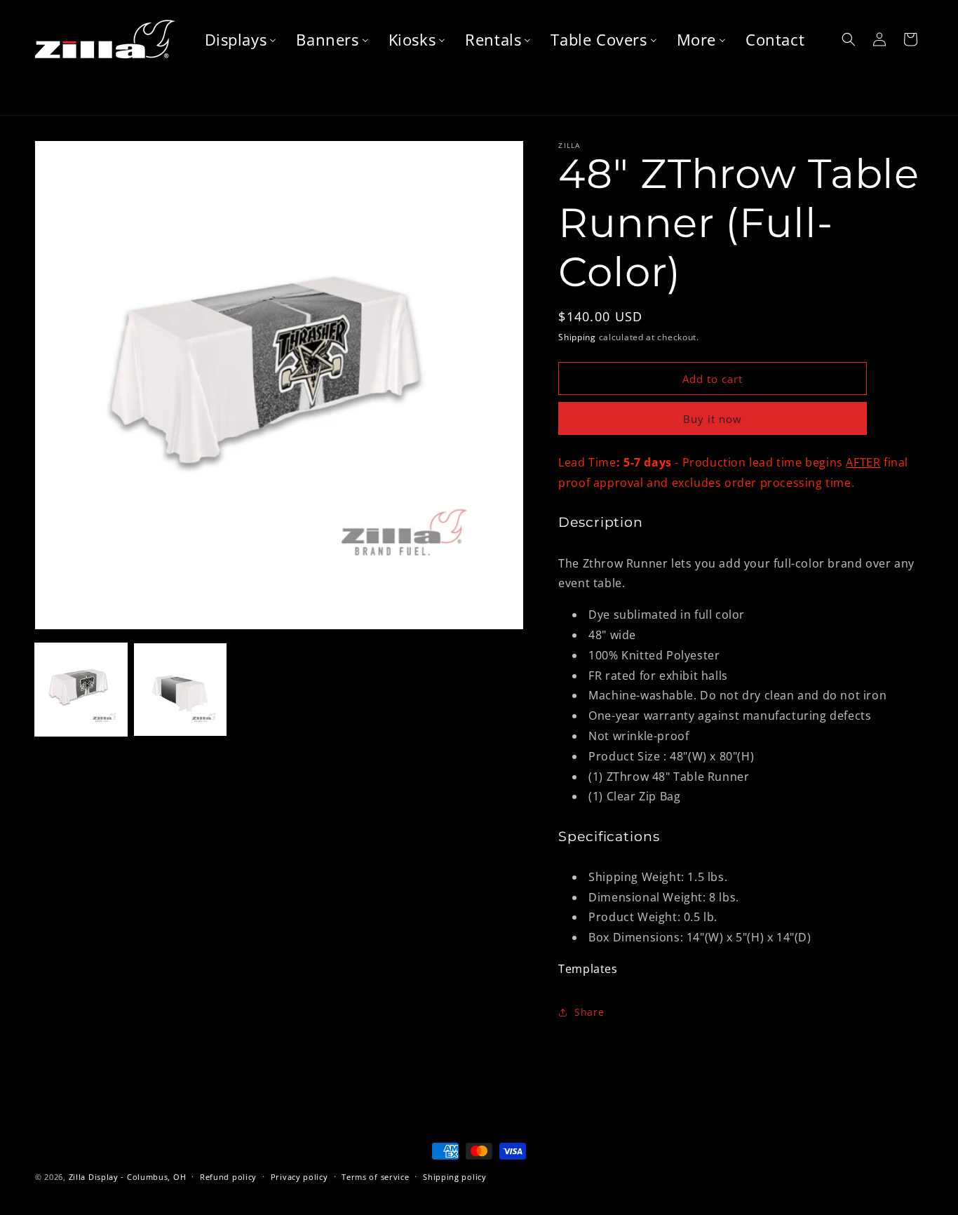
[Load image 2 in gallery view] (180, 689)
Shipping (577, 337)
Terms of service (375, 1177)
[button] (848, 39)
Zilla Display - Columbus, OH (128, 1177)
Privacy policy (299, 1177)
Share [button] (589, 1012)
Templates (587, 968)
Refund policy (228, 1177)
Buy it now (712, 419)
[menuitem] (241, 39)
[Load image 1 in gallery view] (81, 689)
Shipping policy (455, 1177)
